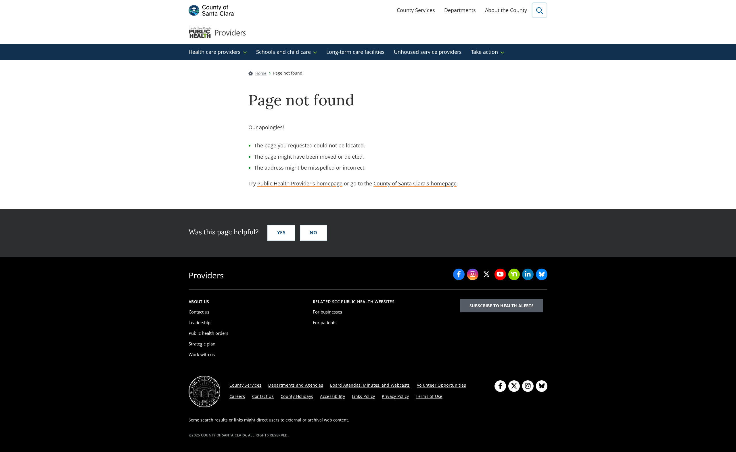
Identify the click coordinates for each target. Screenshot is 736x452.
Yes (281, 232)
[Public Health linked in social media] (528, 274)
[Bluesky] (541, 386)
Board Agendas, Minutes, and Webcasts (370, 385)
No (313, 232)
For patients (324, 322)
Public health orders (208, 333)
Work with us (202, 354)
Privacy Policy (395, 396)
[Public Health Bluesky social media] (541, 274)
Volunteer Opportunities (441, 385)
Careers (237, 396)
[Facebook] (500, 386)
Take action (484, 51)
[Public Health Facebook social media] (459, 274)
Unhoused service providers (428, 51)
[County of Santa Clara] (211, 10)
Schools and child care (283, 51)
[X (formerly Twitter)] (514, 386)
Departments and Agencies (295, 385)
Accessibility (332, 396)
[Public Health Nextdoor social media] (514, 274)
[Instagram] (528, 386)
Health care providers (215, 51)
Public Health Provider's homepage (299, 183)
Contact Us (263, 396)
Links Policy (363, 396)
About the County (506, 10)
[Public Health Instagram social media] (472, 274)
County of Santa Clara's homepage (415, 183)
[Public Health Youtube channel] (500, 274)
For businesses (327, 312)
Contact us (199, 312)
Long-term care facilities (355, 51)
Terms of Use (429, 396)
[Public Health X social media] (486, 274)
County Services (416, 10)
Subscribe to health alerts (501, 305)
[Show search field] (539, 10)
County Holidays (297, 396)
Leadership (199, 322)
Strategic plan (202, 344)
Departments (460, 10)
